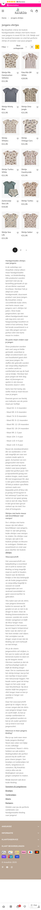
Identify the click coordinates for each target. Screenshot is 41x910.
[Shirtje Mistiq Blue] (11, 95)
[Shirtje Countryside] (30, 158)
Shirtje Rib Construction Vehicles (7, 75)
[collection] (11, 906)
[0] (36, 11)
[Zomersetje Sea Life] (11, 189)
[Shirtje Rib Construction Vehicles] (11, 61)
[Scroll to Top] (37, 898)
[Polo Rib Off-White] (30, 61)
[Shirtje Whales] (11, 126)
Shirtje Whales (5, 139)
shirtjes (8, 552)
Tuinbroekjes (10, 795)
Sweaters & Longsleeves (15, 786)
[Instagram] (12, 867)
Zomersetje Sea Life (6, 202)
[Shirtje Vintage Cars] (30, 126)
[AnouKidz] (20, 11)
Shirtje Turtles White (7, 170)
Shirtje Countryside (26, 170)
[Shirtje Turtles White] (11, 158)
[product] (3, 906)
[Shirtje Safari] (30, 220)
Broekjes (9, 790)
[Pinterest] (3, 867)
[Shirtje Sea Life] (11, 220)
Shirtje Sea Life (6, 233)
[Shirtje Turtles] (30, 189)
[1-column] (32, 47)
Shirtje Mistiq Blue (7, 107)
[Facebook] (7, 867)
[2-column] (37, 47)
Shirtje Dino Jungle (26, 107)
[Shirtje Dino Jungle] (30, 95)
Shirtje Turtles (27, 201)
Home (4, 18)
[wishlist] (25, 906)
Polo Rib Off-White (26, 73)
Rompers (9, 803)
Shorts (8, 799)
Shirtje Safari (26, 232)
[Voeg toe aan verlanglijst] (18, 73)
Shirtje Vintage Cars (27, 139)
